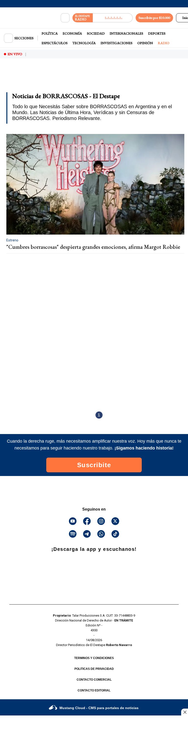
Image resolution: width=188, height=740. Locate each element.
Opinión (145, 43)
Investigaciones (116, 43)
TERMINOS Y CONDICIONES (94, 658)
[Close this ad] (184, 712)
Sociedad (96, 33)
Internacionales (126, 33)
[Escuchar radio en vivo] (113, 17)
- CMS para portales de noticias (99, 708)
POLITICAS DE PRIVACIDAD (94, 669)
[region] (43, 75)
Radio (163, 43)
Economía (72, 33)
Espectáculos (55, 43)
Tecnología (84, 43)
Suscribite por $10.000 (154, 17)
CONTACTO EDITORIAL (94, 690)
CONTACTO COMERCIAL (94, 679)
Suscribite (94, 465)
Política (50, 33)
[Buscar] (65, 18)
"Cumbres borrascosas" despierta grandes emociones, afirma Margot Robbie (93, 247)
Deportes (156, 33)
